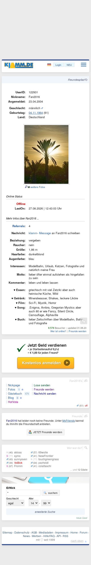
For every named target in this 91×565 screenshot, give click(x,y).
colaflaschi (44, 466)
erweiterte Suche (45, 511)
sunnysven (20, 459)
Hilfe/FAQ (49, 536)
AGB (34, 532)
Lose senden (42, 385)
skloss (18, 452)
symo (17, 456)
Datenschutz (21, 532)
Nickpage (14, 385)
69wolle (43, 452)
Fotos (11, 389)
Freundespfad (76, 79)
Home (74, 532)
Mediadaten (46, 532)
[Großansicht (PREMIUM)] (26, 187)
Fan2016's (76, 381)
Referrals (18, 226)
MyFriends (68, 420)
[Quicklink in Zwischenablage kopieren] (83, 321)
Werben (36, 536)
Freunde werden (77, 331)
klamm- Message (40, 233)
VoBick (18, 462)
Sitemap (7, 532)
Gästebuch (15, 393)
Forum (83, 532)
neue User (81, 517)
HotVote (13, 402)
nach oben (77, 541)
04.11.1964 (36, 112)
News (26, 536)
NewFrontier (45, 456)
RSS (65, 536)
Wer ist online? (58, 331)
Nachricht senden (45, 393)
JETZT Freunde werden (47, 432)
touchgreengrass (48, 459)
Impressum (61, 532)
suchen (52, 493)
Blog (11, 397)
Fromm (18, 466)
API (59, 536)
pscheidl (43, 462)
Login (58, 64)
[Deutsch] (49, 65)
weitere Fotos (37, 187)
